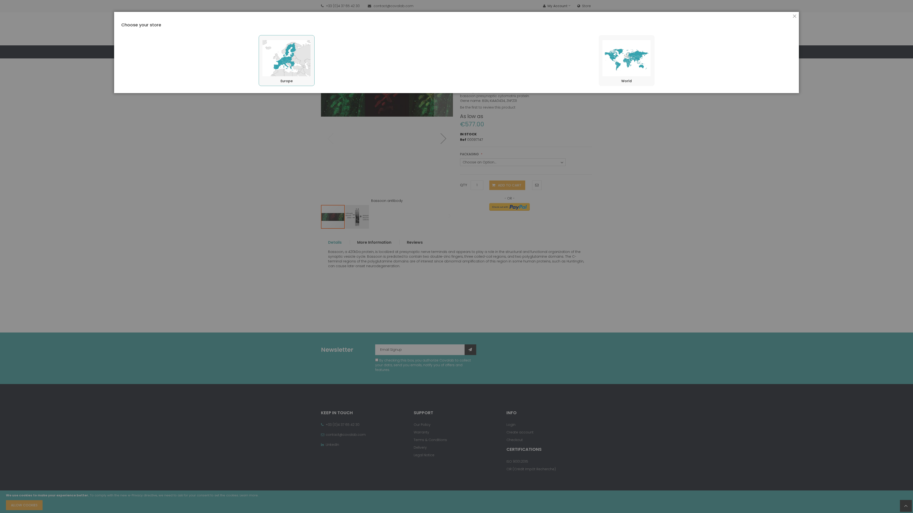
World (626, 81)
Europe (287, 81)
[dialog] (456, 256)
